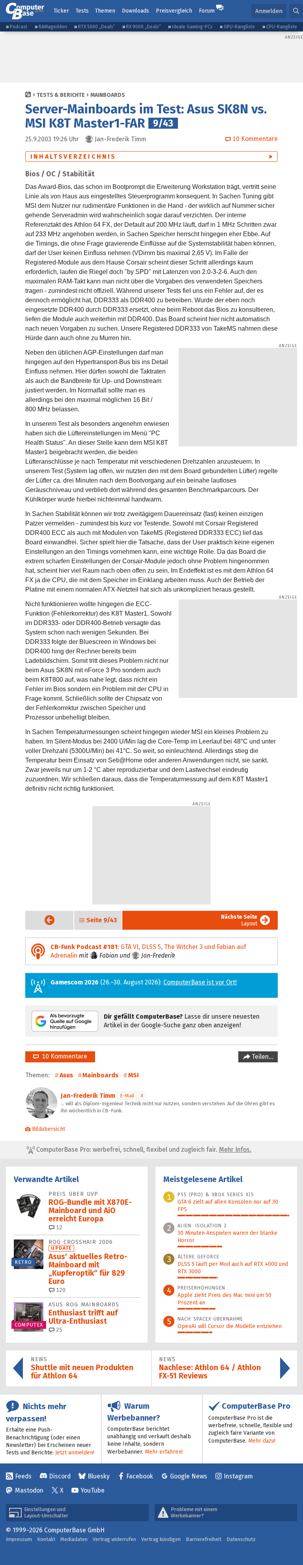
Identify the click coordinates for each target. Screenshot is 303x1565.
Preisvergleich (174, 10)
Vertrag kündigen (161, 1539)
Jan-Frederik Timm (88, 1095)
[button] (296, 11)
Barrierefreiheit (203, 1539)
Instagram (238, 1476)
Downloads (135, 10)
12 (58, 1227)
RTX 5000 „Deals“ (96, 27)
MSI (133, 1075)
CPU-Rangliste (281, 27)
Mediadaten (74, 1539)
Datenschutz (241, 1539)
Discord (60, 1476)
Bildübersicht (48, 1129)
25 (58, 1329)
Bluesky (99, 1476)
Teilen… (261, 1056)
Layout (239, 920)
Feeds (23, 1476)
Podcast (18, 27)
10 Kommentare (63, 1056)
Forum (207, 10)
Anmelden (268, 11)
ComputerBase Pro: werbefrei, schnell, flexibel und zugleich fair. (143, 1149)
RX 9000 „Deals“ (143, 27)
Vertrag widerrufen (114, 1539)
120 (59, 1290)
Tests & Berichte (61, 95)
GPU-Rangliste (239, 27)
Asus (66, 1075)
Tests (82, 10)
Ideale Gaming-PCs (192, 27)
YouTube (92, 1490)
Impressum (19, 1539)
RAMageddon (53, 27)
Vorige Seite (43, 920)
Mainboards (107, 95)
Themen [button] (105, 10)
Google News (188, 1476)
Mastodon (29, 1490)
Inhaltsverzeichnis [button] (73, 156)
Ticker (61, 10)
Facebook (139, 1476)
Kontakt (46, 1539)
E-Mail (127, 1096)
